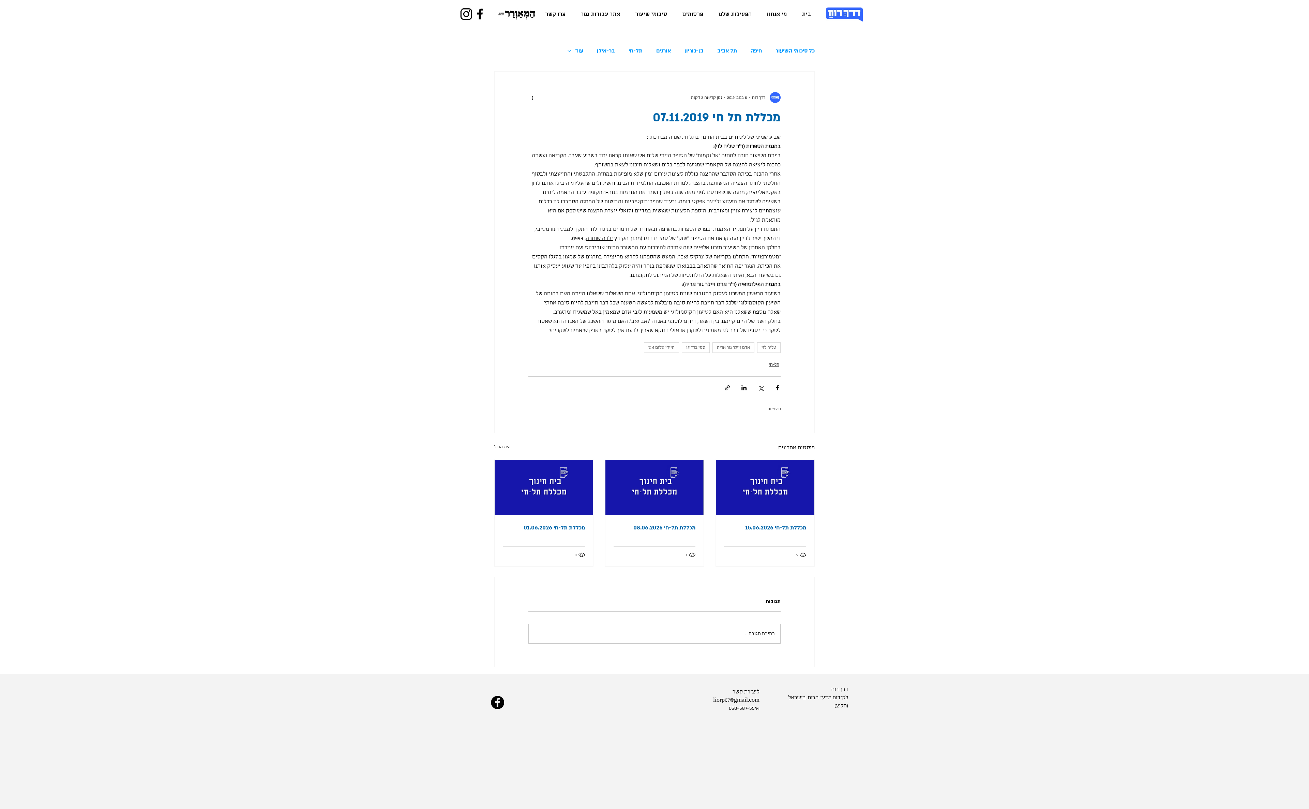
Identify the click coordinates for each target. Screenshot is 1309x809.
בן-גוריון (694, 51)
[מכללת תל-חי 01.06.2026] (544, 487)
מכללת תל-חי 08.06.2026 (664, 527)
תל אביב (727, 51)
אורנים (663, 51)
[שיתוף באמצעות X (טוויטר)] (760, 388)
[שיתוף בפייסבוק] (777, 388)
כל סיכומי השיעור (795, 51)
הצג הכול (502, 447)
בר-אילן (606, 51)
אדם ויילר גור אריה (733, 347)
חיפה (756, 51)
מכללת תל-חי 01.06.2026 (554, 527)
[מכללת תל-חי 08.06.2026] (654, 487)
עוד (579, 51)
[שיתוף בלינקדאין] (744, 388)
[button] (735, 14)
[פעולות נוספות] (532, 97)
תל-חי (636, 51)
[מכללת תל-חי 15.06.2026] (765, 487)
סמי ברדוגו (695, 347)
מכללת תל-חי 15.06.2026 (775, 527)
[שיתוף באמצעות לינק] (727, 388)
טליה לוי (769, 347)
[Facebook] (480, 14)
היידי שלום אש (661, 347)
